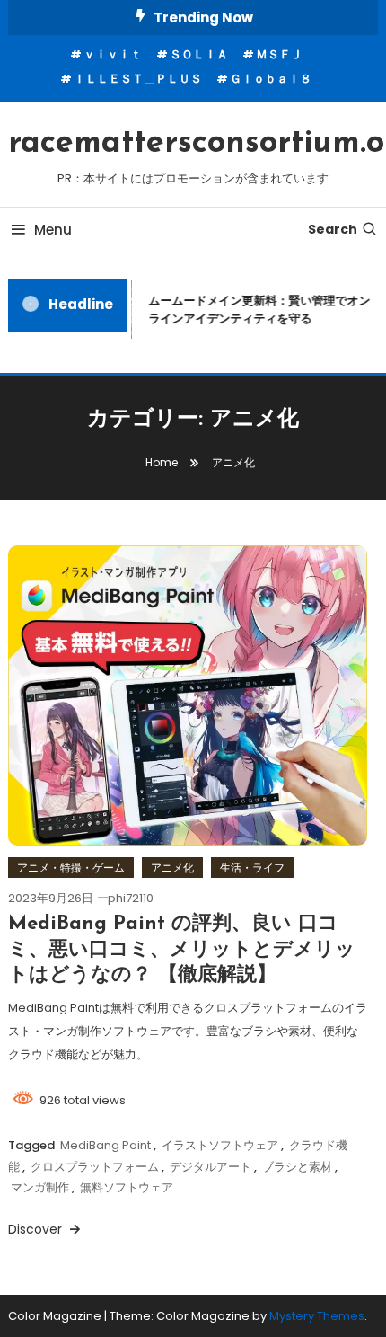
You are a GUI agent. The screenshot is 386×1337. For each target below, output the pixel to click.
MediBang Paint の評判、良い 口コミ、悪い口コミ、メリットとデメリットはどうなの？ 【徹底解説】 (181, 950)
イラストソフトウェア (220, 1145)
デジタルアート (210, 1166)
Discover (37, 1229)
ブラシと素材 (297, 1166)
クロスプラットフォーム (95, 1166)
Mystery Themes (316, 1315)
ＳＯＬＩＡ (199, 54)
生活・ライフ (252, 867)
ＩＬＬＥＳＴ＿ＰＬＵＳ (138, 78)
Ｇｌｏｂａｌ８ (270, 78)
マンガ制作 (40, 1187)
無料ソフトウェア (126, 1187)
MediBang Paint (105, 1145)
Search (332, 229)
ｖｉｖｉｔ (112, 54)
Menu (53, 229)
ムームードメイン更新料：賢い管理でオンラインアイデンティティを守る (257, 309)
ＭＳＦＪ (279, 54)
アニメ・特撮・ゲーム (71, 867)
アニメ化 (172, 867)
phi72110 (131, 898)
